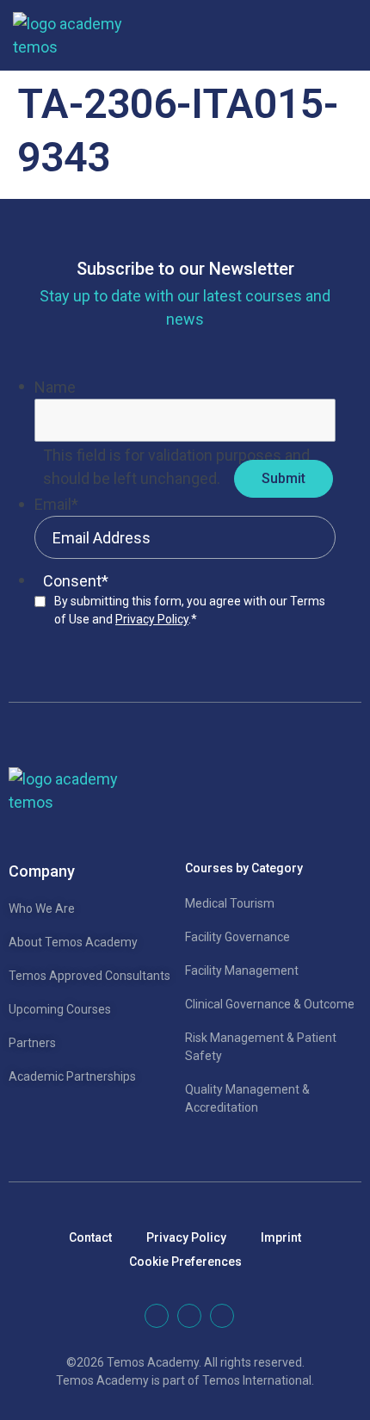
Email (56, 504)
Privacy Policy (151, 619)
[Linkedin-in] (157, 1316)
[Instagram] (222, 1316)
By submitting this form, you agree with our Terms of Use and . (189, 610)
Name (55, 387)
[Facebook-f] (189, 1316)
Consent (75, 581)
